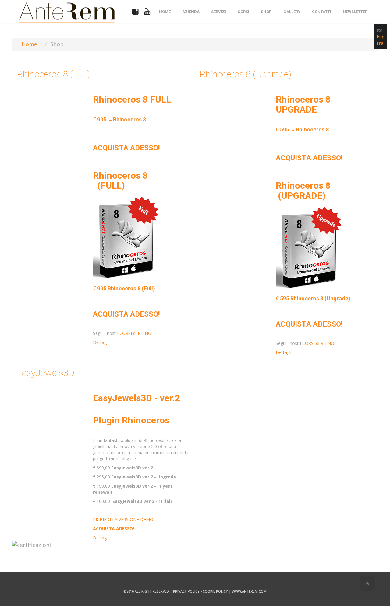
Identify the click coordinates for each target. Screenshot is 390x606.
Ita (379, 30)
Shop (266, 11)
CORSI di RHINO (135, 333)
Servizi (218, 11)
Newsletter (355, 11)
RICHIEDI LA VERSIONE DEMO (123, 519)
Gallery (291, 11)
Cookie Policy (215, 591)
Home (165, 11)
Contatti (321, 11)
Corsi (243, 11)
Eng (381, 36)
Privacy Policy (186, 591)
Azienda (191, 11)
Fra (380, 43)
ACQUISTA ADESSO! (126, 148)
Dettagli (100, 342)
